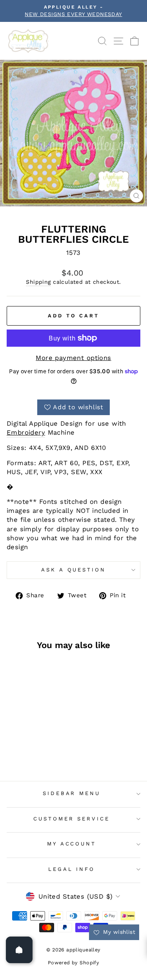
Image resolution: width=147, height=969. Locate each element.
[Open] (19, 950)
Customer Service (71, 819)
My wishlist (118, 932)
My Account (71, 844)
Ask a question (73, 570)
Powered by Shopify (73, 962)
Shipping (38, 282)
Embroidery (26, 432)
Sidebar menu (72, 793)
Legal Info (71, 869)
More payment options (73, 358)
